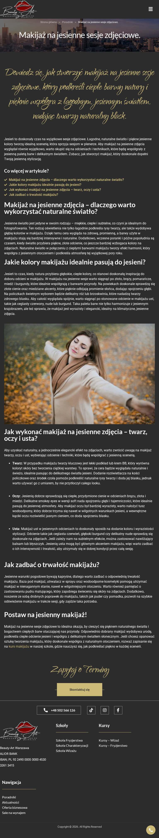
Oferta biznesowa (14, 807)
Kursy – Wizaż (109, 740)
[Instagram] (105, 710)
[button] (150, 9)
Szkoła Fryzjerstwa (69, 740)
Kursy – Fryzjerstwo (113, 745)
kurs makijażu (19, 646)
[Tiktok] (91, 710)
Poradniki (67, 22)
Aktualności (10, 802)
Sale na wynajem (13, 813)
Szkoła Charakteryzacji (72, 745)
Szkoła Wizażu (66, 751)
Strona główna (48, 22)
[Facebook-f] (118, 710)
